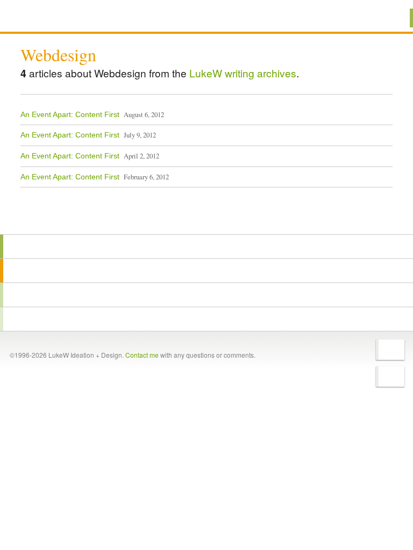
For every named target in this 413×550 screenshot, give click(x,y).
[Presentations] (206, 295)
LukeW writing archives (242, 73)
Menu (391, 18)
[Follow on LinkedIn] (390, 376)
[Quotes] (206, 271)
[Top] (206, 219)
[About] (206, 246)
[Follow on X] (390, 349)
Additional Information (59, 17)
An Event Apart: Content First (69, 114)
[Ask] (206, 319)
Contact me (142, 354)
